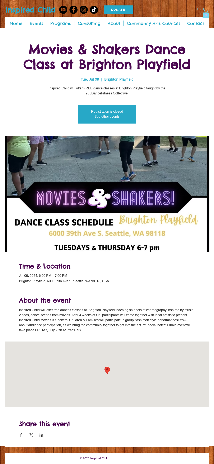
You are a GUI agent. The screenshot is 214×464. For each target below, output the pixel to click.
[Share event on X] (31, 435)
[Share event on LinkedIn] (41, 435)
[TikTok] (94, 10)
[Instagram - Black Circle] (84, 10)
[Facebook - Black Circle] (73, 10)
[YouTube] (63, 10)
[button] (205, 14)
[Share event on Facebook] (21, 435)
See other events (107, 116)
